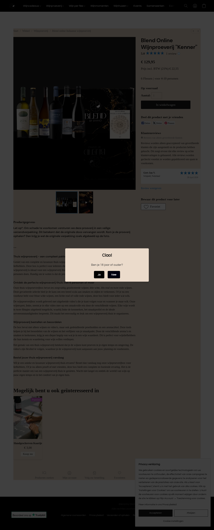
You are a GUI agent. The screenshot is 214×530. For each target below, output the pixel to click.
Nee (113, 274)
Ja (99, 274)
